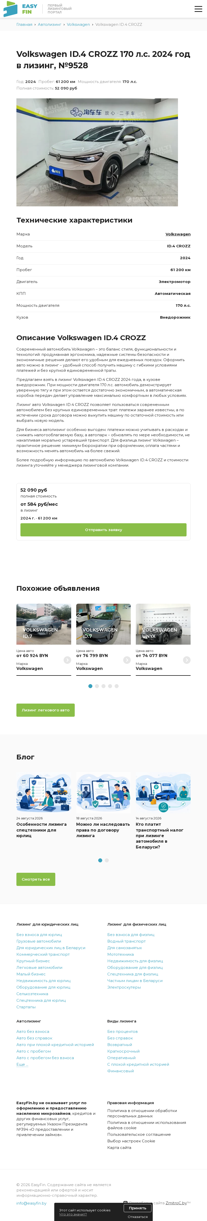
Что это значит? (73, 1214)
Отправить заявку (103, 529)
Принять (137, 1208)
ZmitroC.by (176, 1203)
